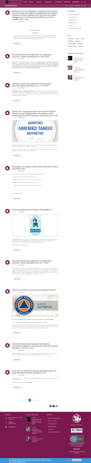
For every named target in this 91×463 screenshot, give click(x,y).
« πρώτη (16, 400)
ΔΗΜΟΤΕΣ (39, 2)
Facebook (50, 406)
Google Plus (53, 406)
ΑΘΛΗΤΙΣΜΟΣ (71, 38)
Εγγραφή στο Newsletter (76, 424)
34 (34, 400)
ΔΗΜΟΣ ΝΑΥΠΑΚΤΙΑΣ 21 (74, 28)
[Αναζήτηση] (82, 2)
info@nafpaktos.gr (12, 426)
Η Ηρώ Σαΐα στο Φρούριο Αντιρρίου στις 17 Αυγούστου (79, 79)
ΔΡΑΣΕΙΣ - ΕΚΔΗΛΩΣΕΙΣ (74, 14)
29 (23, 400)
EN (85, 2)
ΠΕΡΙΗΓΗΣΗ (77, 41)
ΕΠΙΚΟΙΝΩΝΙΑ (75, 2)
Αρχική (67, 5)
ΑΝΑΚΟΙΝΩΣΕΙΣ (77, 5)
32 (29, 400)
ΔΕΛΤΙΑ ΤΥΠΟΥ (72, 17)
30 (25, 400)
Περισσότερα (17, 43)
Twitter (56, 406)
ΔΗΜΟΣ (31, 2)
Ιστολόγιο (71, 5)
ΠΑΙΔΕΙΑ (82, 38)
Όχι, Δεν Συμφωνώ (77, 460)
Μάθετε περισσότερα (21, 461)
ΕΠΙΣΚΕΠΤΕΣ (48, 2)
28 (21, 400)
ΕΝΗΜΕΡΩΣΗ (67, 2)
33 (32, 400)
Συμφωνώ (69, 460)
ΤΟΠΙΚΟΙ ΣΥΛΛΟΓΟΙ (72, 46)
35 (36, 400)
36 (38, 400)
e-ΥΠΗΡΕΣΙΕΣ (58, 2)
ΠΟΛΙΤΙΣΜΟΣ (80, 43)
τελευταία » (44, 400)
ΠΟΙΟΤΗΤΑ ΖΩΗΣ (72, 43)
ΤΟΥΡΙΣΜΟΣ (80, 46)
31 (27, 400)
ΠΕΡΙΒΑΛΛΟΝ (71, 41)
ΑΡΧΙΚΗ (25, 2)
